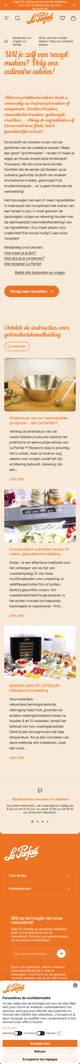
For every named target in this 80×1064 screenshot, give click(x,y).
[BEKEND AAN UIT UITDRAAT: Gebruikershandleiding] (40, 652)
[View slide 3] (42, 821)
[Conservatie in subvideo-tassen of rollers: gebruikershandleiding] (40, 515)
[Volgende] (74, 5)
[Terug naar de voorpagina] (6, 41)
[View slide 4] (47, 821)
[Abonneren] (61, 953)
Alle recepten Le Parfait (22, 264)
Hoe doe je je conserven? (24, 258)
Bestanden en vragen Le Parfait (22, 41)
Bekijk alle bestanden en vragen (40, 272)
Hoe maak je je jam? (20, 253)
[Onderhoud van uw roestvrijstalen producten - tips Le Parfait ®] (40, 384)
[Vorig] (6, 5)
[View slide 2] (37, 821)
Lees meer (16, 478)
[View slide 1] (32, 821)
